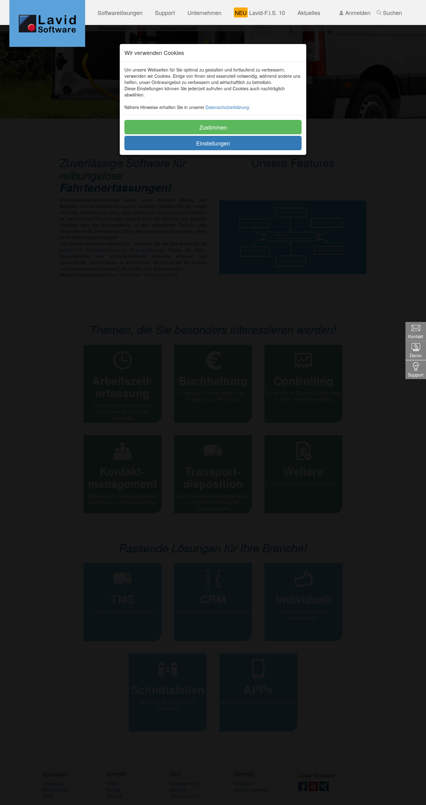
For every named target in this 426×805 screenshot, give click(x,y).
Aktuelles (309, 12)
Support (165, 12)
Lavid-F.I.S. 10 (260, 12)
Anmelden (357, 12)
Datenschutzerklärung (227, 107)
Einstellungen (213, 143)
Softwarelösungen (120, 12)
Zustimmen (213, 127)
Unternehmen (204, 12)
